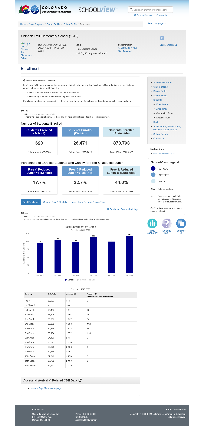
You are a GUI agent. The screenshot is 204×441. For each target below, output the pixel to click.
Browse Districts (144, 15)
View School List (125, 51)
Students (157, 99)
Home (23, 24)
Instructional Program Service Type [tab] (88, 202)
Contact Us (162, 15)
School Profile (70, 24)
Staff (155, 121)
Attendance (161, 108)
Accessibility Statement (86, 419)
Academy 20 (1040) (127, 47)
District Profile (53, 24)
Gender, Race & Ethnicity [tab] (55, 202)
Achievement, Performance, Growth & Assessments (167, 128)
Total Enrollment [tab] (31, 202)
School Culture (160, 133)
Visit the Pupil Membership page (46, 388)
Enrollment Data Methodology (123, 209)
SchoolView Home (162, 82)
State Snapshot (36, 24)
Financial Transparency (162, 153)
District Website (167, 44)
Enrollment (162, 104)
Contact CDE (81, 416)
